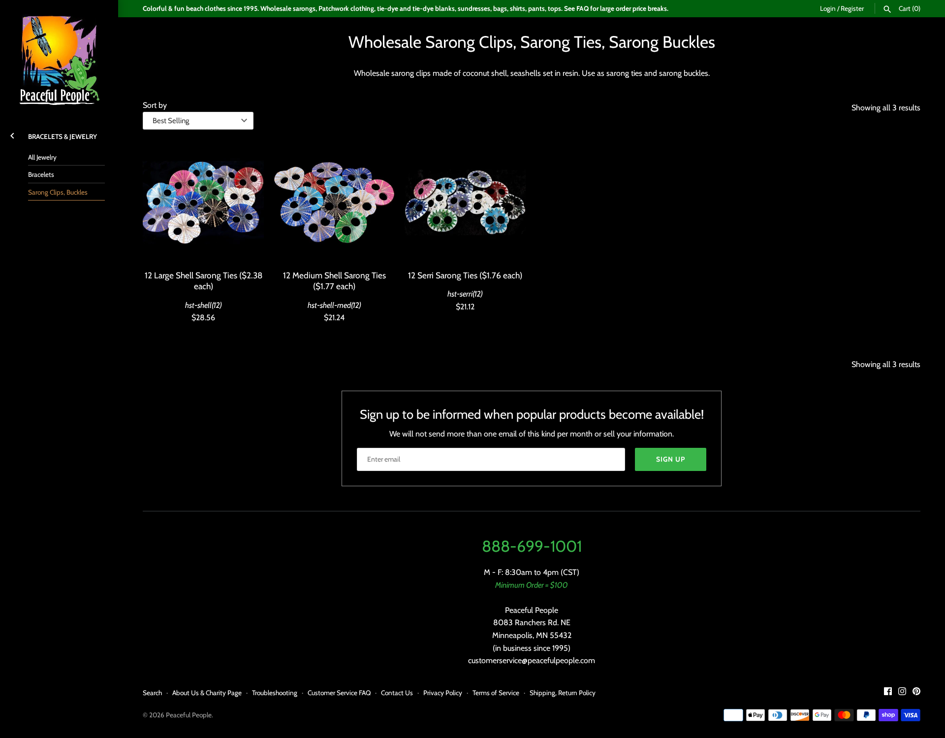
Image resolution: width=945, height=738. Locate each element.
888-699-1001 (532, 546)
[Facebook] (888, 693)
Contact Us (397, 693)
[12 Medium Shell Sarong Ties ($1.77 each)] (334, 202)
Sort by (155, 105)
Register (852, 8)
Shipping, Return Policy (563, 693)
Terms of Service (495, 693)
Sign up (670, 459)
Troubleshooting (274, 693)
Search (152, 693)
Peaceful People (189, 715)
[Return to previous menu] (12, 134)
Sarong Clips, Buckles (58, 192)
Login (828, 8)
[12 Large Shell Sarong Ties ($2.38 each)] (203, 202)
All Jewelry (42, 157)
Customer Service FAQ (339, 693)
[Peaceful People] (59, 59)
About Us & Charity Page (207, 693)
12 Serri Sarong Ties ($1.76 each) (465, 275)
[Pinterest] (916, 693)
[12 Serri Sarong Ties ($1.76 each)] (465, 202)
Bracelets (41, 174)
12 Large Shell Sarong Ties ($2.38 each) (203, 280)
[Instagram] (902, 693)
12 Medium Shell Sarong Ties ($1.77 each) (334, 280)
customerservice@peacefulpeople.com (531, 660)
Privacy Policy (442, 693)
